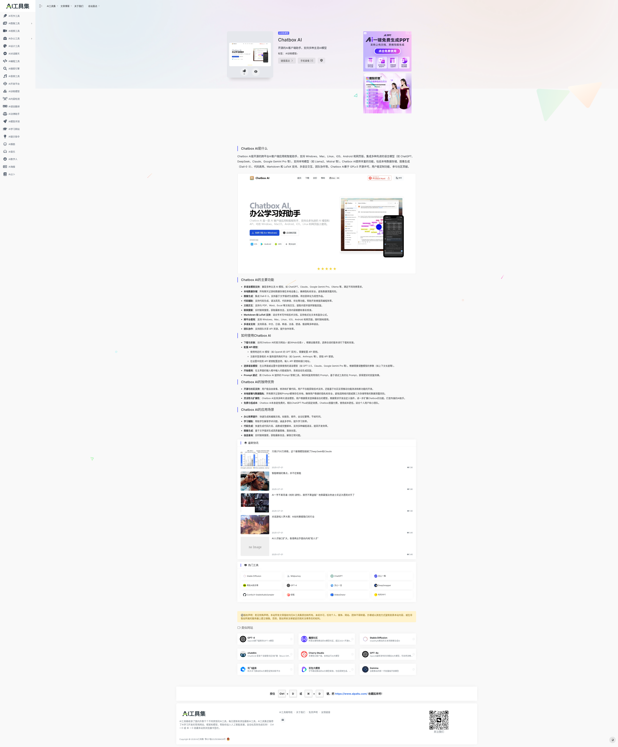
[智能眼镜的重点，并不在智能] (255, 481)
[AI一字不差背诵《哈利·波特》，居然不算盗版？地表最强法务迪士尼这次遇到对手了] (255, 502)
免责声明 (313, 712)
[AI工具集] (193, 714)
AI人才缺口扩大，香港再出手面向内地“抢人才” (295, 538)
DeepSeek (243, 161)
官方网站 (280, 342)
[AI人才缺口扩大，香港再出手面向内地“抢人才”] (255, 546)
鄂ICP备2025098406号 (215, 739)
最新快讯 (253, 442)
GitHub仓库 (295, 342)
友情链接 (325, 712)
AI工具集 (51, 6)
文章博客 (65, 6)
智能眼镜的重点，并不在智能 (286, 473)
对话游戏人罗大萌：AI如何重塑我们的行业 (293, 516)
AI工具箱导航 (286, 712)
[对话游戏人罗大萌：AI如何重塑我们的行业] (255, 524)
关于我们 (78, 6)
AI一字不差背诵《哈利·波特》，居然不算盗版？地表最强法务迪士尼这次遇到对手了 (313, 494)
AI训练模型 (283, 33)
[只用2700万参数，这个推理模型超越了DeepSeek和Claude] (255, 459)
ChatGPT (293, 286)
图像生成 (404, 161)
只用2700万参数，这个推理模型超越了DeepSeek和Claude (302, 451)
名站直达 (92, 6)
